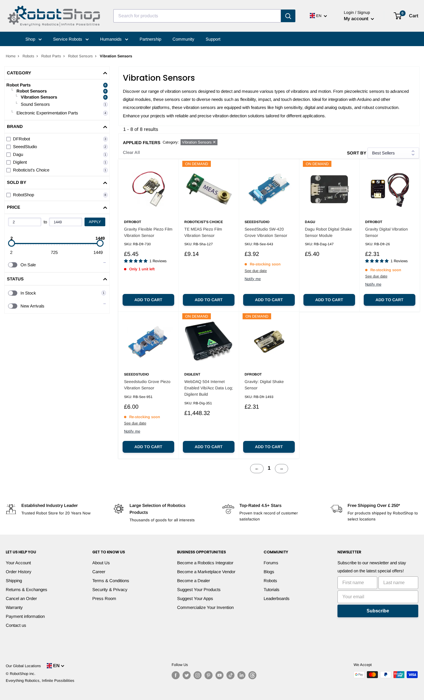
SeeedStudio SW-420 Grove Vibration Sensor (266, 232)
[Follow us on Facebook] (176, 675)
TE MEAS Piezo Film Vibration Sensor (203, 232)
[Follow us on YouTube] (219, 675)
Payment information (25, 616)
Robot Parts (51, 56)
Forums (271, 562)
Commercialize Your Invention (205, 607)
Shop (30, 39)
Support (213, 39)
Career (98, 571)
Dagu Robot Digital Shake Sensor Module (328, 232)
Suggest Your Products (199, 589)
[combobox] (197, 15)
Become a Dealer (193, 580)
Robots (28, 56)
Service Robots (68, 39)
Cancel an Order (21, 598)
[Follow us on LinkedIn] (241, 675)
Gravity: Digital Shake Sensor (264, 384)
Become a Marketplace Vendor (206, 571)
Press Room (104, 598)
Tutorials (271, 589)
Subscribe (378, 610)
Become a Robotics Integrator (205, 562)
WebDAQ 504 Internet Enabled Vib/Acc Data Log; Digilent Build (208, 387)
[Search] (288, 16)
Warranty (14, 607)
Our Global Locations (23, 666)
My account (356, 18)
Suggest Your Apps (195, 598)
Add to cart (148, 299)
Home (11, 56)
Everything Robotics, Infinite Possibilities (40, 680)
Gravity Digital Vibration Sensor (386, 232)
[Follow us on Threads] (252, 675)
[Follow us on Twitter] (187, 675)
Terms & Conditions (110, 580)
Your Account (18, 562)
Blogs (269, 571)
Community (183, 39)
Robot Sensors (80, 56)
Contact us (16, 625)
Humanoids (111, 39)
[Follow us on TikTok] (230, 675)
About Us (101, 562)
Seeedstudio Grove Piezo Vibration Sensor (147, 384)
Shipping (14, 580)
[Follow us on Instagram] (198, 675)
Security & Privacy (109, 589)
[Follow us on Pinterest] (209, 675)
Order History (18, 571)
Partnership (150, 39)
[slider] (11, 243)
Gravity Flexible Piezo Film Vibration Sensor (148, 232)
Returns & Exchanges (26, 589)
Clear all (131, 152)
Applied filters (141, 142)
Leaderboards (277, 598)
